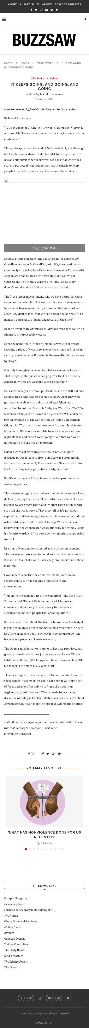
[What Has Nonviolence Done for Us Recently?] (44, 801)
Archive (47, 4)
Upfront (54, 78)
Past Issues (32, 4)
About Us (14, 4)
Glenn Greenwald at (20, 921)
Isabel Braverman (51, 94)
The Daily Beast (14, 950)
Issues (25, 62)
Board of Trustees (68, 4)
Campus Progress (15, 898)
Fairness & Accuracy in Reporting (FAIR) (30, 910)
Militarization (45, 62)
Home (8, 62)
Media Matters (13, 956)
